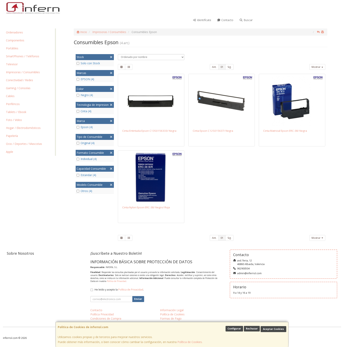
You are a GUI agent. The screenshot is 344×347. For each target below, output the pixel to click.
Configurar (234, 328)
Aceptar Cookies (273, 329)
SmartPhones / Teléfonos (22, 56)
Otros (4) (86, 191)
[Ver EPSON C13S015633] (151, 100)
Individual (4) (89, 159)
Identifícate (203, 20)
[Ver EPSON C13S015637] (222, 100)
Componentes (15, 40)
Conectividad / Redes (19, 80)
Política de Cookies (189, 342)
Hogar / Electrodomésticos (23, 128)
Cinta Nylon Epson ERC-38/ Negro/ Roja (146, 207)
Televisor (12, 64)
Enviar (138, 299)
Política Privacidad (102, 314)
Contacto (227, 20)
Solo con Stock (90, 63)
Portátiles (12, 48)
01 (222, 67)
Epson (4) (87, 127)
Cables (10, 96)
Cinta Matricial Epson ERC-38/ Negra (285, 131)
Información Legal (172, 310)
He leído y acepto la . (119, 289)
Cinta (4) (86, 111)
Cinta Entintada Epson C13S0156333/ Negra (149, 131)
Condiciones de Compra (105, 318)
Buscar (248, 20)
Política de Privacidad (116, 281)
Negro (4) (87, 95)
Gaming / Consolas (18, 88)
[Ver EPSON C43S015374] (292, 100)
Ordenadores (14, 32)
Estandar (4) (88, 175)
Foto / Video (14, 120)
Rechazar (252, 328)
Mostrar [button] (316, 67)
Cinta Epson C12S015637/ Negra (213, 131)
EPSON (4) (87, 79)
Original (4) (88, 143)
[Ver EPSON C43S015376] (151, 177)
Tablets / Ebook (16, 112)
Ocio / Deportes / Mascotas (24, 144)
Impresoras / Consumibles (23, 72)
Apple (9, 152)
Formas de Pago (171, 318)
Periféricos (13, 104)
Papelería (12, 136)
